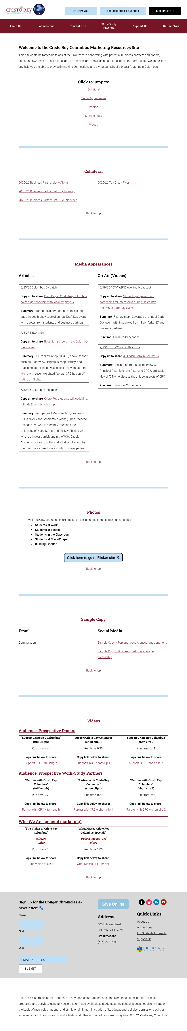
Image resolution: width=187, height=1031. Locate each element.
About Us (16, 26)
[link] (23, 9)
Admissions (46, 26)
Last (21, 947)
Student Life (78, 26)
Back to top (93, 213)
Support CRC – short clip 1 (93, 763)
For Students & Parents (123, 11)
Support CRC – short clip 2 (146, 763)
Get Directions (107, 936)
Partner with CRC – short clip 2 (146, 809)
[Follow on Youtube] (164, 902)
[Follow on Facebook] (142, 902)
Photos (93, 107)
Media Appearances (93, 98)
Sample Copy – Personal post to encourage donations (132, 642)
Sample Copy (93, 116)
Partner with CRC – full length (41, 809)
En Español (80, 11)
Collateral (93, 89)
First (21, 931)
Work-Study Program (109, 26)
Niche (24, 373)
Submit (30, 968)
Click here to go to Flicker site (91, 557)
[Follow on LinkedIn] (156, 902)
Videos (93, 124)
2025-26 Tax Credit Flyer (113, 182)
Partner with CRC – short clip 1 (93, 809)
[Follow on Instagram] (149, 902)
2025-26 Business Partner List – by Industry (47, 191)
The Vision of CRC (41, 864)
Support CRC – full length (41, 763)
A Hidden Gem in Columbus (141, 356)
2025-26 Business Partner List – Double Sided (48, 200)
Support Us (140, 26)
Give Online (163, 11)
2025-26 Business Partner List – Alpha (43, 182)
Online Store (171, 26)
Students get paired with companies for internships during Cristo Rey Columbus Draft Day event (128, 302)
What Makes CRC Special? (93, 864)
